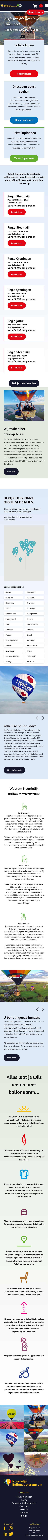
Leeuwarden (32, 624)
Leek (8, 624)
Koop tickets (33, 49)
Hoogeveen (32, 613)
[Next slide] (43, 719)
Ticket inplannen (31, 27)
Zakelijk (27, 35)
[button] (32, 546)
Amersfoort (32, 645)
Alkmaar (30, 661)
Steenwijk (31, 656)
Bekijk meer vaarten (24, 383)
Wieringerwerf (12, 640)
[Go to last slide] (36, 719)
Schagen (9, 661)
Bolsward (31, 592)
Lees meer (11, 1057)
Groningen (10, 651)
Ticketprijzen (29, 15)
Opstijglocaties (30, 19)
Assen (8, 592)
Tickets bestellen (24, 1496)
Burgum (9, 597)
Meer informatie (14, 770)
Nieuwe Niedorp (13, 656)
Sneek (29, 635)
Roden (8, 635)
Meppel (30, 629)
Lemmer (9, 629)
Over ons (11, 471)
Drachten (10, 603)
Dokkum (30, 597)
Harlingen (31, 608)
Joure (29, 651)
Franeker (31, 603)
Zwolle (8, 645)
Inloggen (27, 39)
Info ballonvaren (31, 31)
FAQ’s (24, 1500)
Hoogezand (11, 619)
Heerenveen (11, 613)
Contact (26, 43)
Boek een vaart (24, 120)
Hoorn (30, 619)
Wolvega (30, 640)
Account (24, 1509)
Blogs (24, 1515)
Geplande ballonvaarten (34, 23)
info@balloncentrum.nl (34, 1535)
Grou (8, 608)
